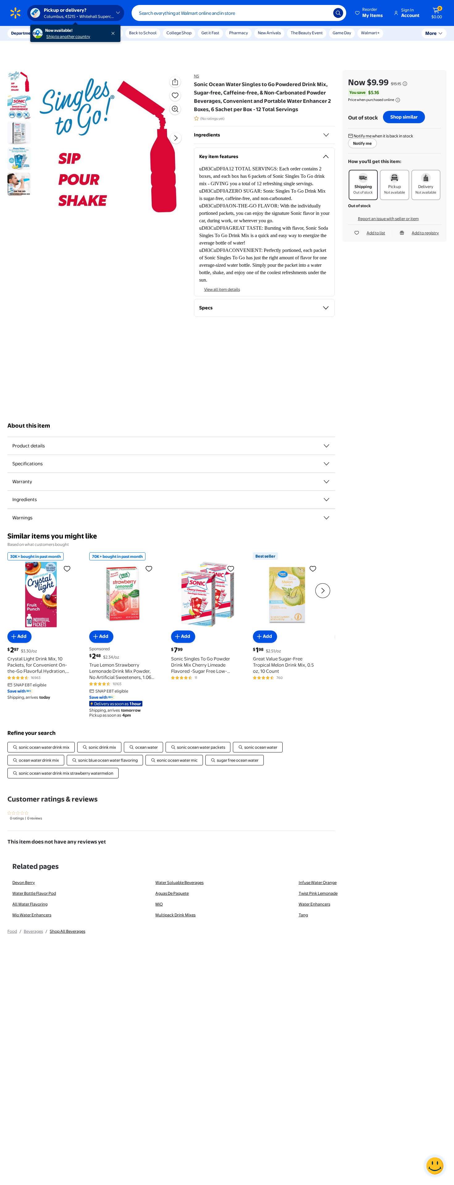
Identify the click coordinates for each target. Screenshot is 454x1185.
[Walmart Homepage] (15, 13)
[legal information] (397, 100)
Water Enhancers (314, 904)
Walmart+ (370, 32)
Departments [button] (23, 33)
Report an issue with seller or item (388, 218)
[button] (369, 13)
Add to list (376, 232)
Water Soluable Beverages (179, 882)
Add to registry (425, 232)
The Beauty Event (307, 32)
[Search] (338, 13)
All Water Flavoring (30, 904)
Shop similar (404, 117)
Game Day (342, 32)
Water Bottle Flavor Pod (34, 893)
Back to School (143, 32)
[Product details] (326, 446)
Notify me (362, 143)
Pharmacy (238, 32)
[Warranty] (326, 482)
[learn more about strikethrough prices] (404, 83)
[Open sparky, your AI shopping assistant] (435, 1166)
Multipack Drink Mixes (175, 914)
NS (196, 75)
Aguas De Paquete (172, 893)
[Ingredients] (326, 135)
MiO (159, 904)
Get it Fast (210, 32)
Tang (303, 914)
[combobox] (239, 13)
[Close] (114, 33)
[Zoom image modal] (175, 109)
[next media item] (175, 138)
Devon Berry (23, 882)
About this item (28, 425)
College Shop (178, 32)
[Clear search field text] (324, 13)
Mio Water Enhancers (31, 914)
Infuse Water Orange (318, 882)
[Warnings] (326, 518)
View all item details (222, 289)
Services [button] (62, 33)
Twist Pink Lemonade (318, 893)
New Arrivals (269, 32)
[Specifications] (326, 464)
